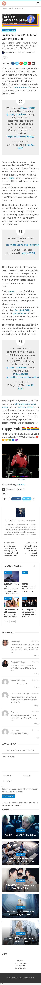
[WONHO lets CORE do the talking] (20, 826)
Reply (37, 655)
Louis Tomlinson (20, 87)
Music (13, 30)
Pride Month (21, 489)
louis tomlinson (11, 489)
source (23, 480)
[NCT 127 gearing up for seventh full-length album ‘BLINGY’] (29, 602)
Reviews (8, 572)
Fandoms (6, 30)
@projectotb (19, 313)
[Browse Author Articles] (20, 512)
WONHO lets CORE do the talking (20, 835)
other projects (25, 407)
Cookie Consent (20, 968)
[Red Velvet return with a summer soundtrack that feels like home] (11, 602)
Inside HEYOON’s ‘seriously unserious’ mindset (20, 939)
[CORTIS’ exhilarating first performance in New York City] (29, 576)
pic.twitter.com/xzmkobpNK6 (22, 376)
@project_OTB (22, 310)
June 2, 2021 (28, 252)
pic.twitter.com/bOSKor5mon (22, 244)
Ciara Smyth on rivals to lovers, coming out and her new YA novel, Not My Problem (11, 550)
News (24, 598)
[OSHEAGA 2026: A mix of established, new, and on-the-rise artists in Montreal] (11, 576)
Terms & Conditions (20, 963)
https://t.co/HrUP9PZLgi (20, 136)
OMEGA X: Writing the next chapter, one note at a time (20, 860)
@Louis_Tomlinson (16, 114)
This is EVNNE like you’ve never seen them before (20, 886)
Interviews (20, 830)
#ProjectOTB (27, 107)
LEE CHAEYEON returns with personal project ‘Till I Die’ (20, 913)
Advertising (20, 960)
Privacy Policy (20, 965)
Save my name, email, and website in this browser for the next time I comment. (20, 790)
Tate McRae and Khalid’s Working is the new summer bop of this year (30, 550)
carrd (12, 291)
